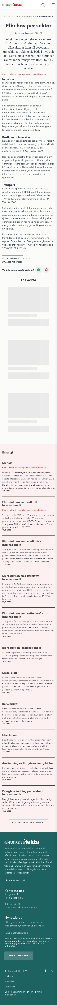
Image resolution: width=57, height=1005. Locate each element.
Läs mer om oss (12, 880)
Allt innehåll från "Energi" (28, 822)
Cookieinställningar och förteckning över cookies (23, 993)
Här (23, 941)
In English (9, 981)
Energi (18, 16)
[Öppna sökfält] (43, 5)
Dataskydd (10, 986)
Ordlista (8, 976)
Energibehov (29, 16)
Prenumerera (19, 955)
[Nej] (46, 270)
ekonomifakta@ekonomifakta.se (21, 907)
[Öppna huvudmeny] (53, 5)
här (24, 248)
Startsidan (8, 16)
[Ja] (38, 270)
